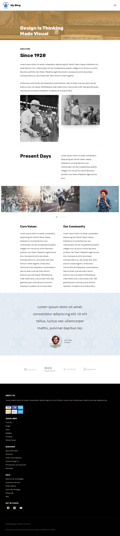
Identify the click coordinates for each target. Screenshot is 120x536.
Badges (9, 433)
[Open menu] (115, 5)
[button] (3, 200)
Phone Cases (11, 440)
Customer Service (13, 482)
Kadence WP (35, 524)
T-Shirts (9, 422)
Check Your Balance (14, 458)
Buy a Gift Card (12, 451)
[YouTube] (21, 508)
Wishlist (9, 454)
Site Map (9, 468)
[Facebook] (8, 508)
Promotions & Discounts (16, 465)
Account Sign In (12, 461)
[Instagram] (14, 508)
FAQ (7, 496)
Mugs (8, 426)
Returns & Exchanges (15, 479)
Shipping (9, 493)
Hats (7, 429)
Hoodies (9, 437)
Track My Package (13, 489)
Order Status (11, 486)
